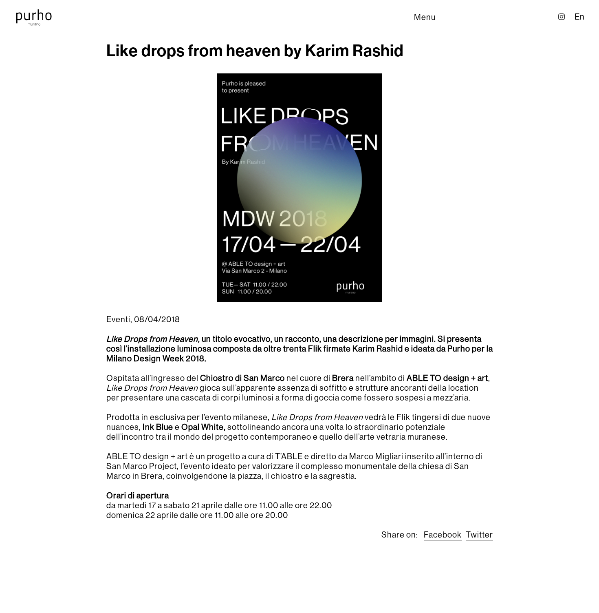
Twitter (479, 535)
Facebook (443, 535)
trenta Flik (302, 349)
